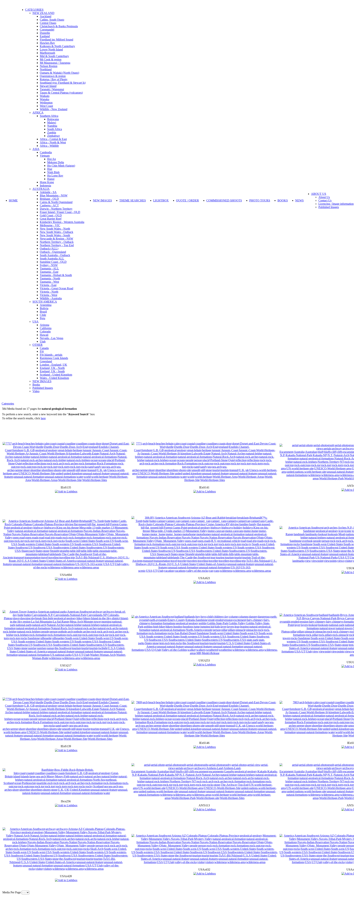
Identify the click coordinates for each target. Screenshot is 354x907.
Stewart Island (48, 86)
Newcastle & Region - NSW (56, 238)
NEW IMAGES (41, 381)
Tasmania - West (49, 281)
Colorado (45, 331)
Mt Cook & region (50, 59)
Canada (44, 348)
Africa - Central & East (53, 139)
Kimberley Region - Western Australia (62, 222)
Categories (8, 403)
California (45, 328)
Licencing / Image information (336, 203)
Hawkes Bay (47, 42)
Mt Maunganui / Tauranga (55, 62)
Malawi (51, 122)
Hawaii (44, 334)
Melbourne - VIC (50, 225)
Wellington (46, 102)
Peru (42, 318)
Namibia (52, 125)
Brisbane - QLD (49, 198)
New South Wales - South (55, 235)
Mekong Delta (55, 162)
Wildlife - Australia (51, 298)
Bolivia (44, 308)
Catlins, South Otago (52, 19)
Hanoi (50, 178)
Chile (43, 314)
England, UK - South (52, 371)
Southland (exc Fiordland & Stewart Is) (63, 82)
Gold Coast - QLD (51, 215)
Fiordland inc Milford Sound (56, 39)
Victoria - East (48, 285)
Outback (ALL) (49, 248)
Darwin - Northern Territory (56, 208)
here (43, 418)
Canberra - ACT (49, 205)
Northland (46, 69)
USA (35, 321)
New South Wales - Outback (56, 232)
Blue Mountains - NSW (53, 195)
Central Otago (48, 23)
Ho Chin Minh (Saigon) (61, 165)
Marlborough (47, 52)
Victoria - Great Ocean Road (56, 288)
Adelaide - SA (48, 192)
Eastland (45, 36)
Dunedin (45, 32)
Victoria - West (48, 295)
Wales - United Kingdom (54, 377)
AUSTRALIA (41, 188)
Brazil (43, 311)
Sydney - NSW (49, 265)
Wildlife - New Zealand (53, 109)
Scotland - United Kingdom (56, 374)
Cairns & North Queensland (56, 202)
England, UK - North (52, 368)
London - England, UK (53, 364)
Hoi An (51, 159)
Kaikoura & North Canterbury (57, 46)
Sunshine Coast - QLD (53, 261)
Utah (43, 341)
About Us (324, 197)
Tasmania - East (49, 271)
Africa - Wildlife (49, 145)
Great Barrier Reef (50, 218)
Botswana (53, 119)
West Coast (46, 105)
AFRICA (38, 112)
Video (35, 391)
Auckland (45, 16)
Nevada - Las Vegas (51, 338)
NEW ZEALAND (43, 13)
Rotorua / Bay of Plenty (53, 79)
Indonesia (45, 185)
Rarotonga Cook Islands (54, 358)
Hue (49, 168)
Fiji (42, 351)
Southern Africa (49, 115)
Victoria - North (49, 291)
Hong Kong (47, 182)
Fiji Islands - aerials (51, 354)
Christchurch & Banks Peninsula (59, 26)
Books (36, 384)
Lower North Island (51, 49)
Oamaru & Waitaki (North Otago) (59, 72)
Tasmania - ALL (49, 268)
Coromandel (47, 29)
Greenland (46, 361)
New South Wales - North (55, 228)
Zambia (51, 132)
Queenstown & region (53, 76)
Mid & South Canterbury (54, 56)
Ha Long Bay (55, 175)
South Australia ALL (52, 258)
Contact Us (325, 200)
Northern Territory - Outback (57, 241)
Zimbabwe (53, 135)
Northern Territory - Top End (57, 245)
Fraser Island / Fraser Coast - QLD (60, 212)
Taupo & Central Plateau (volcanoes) (61, 92)
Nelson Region (48, 66)
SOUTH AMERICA (44, 301)
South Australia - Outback (55, 255)
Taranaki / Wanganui (52, 89)
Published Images (42, 387)
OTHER (37, 344)
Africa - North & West (53, 142)
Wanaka (44, 99)
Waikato (44, 96)
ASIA (35, 149)
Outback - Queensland (53, 251)
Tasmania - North (50, 278)
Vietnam (45, 155)
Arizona (44, 324)
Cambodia (46, 152)
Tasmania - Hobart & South (56, 275)
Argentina (45, 305)
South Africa (54, 129)
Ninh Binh (53, 172)
